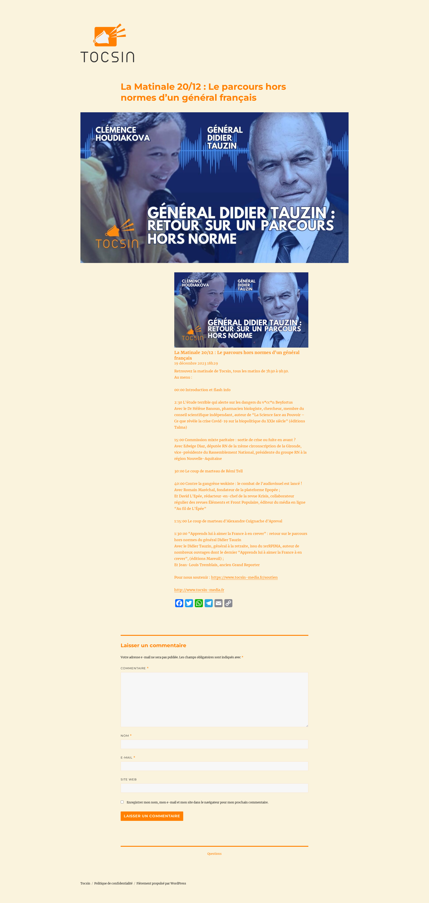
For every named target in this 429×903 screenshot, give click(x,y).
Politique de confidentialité (113, 883)
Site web (129, 779)
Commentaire (135, 668)
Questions (214, 854)
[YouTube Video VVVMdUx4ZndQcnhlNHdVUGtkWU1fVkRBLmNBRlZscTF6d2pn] (241, 310)
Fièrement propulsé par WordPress (161, 883)
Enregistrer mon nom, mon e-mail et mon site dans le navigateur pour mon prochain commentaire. (197, 802)
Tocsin (85, 883)
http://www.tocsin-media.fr (199, 590)
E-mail (128, 757)
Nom (126, 736)
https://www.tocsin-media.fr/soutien (244, 577)
